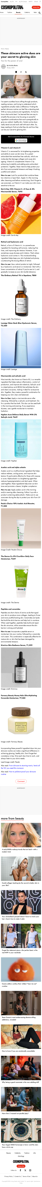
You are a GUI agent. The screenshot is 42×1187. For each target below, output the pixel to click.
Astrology (21, 1156)
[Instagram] (30, 1170)
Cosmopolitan (4, 1)
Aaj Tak (12, 1)
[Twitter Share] (26, 72)
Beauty (18, 12)
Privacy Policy (8, 1176)
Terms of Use (26, 1176)
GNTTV (30, 1)
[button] (16, 72)
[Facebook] (20, 1170)
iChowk (36, 1)
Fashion (10, 12)
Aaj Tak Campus (23, 1)
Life (34, 1153)
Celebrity (27, 12)
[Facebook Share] (21, 72)
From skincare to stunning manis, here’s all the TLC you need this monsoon (20, 766)
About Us (35, 1176)
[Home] (21, 1161)
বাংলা (16, 1)
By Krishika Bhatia (12, 65)
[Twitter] (25, 1170)
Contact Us (18, 1176)
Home (2, 49)
